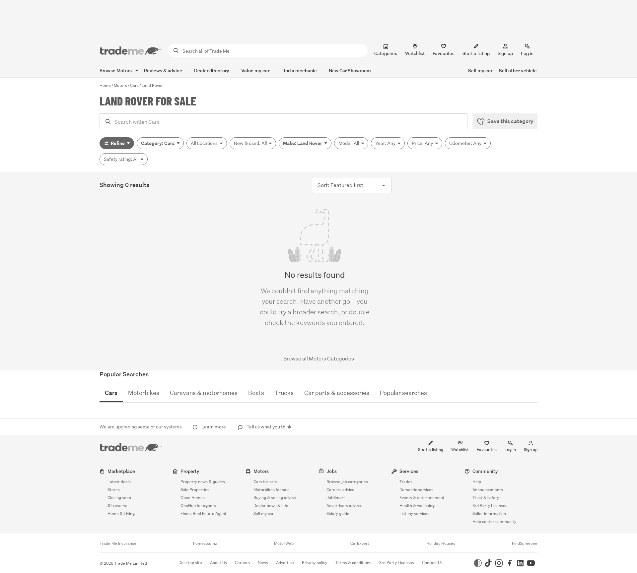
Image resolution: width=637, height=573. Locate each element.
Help (476, 481)
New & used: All (251, 143)
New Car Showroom (350, 70)
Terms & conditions (353, 562)
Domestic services (416, 489)
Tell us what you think (269, 427)
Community (485, 471)
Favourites (487, 449)
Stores (113, 489)
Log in (527, 53)
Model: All (349, 143)
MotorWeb (284, 543)
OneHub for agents (198, 505)
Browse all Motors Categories (318, 358)
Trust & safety (485, 497)
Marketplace (121, 471)
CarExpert (359, 543)
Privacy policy (314, 562)
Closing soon (119, 497)
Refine (118, 143)
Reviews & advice (163, 70)
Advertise (285, 562)
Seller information (489, 513)
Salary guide (337, 513)
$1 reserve (117, 505)
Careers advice (340, 489)
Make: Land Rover (303, 143)
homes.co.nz (205, 543)
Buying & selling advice (274, 497)
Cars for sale (265, 481)
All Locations (205, 143)
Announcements (487, 489)
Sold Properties (194, 489)
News (263, 562)
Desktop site (190, 562)
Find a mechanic (299, 70)
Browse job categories (347, 481)
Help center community (494, 521)
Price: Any (423, 143)
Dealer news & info (270, 505)
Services (408, 471)
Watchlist (460, 449)
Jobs (331, 471)
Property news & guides (202, 481)
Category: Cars (158, 143)
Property (189, 471)
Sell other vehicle (518, 70)
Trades (405, 481)
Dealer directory (211, 70)
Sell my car (480, 70)
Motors (261, 471)
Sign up (505, 53)
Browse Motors (116, 70)
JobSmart (335, 497)
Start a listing (430, 449)
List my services (414, 513)
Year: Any (385, 143)
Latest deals (119, 481)
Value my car (255, 70)
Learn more (213, 427)
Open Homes (192, 497)
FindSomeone (524, 543)
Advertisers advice (343, 505)
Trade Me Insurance (118, 543)
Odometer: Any (465, 143)
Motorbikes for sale (271, 489)
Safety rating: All (121, 159)
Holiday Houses (440, 543)
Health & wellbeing (417, 505)
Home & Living (121, 513)
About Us (218, 562)
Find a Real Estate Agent (203, 513)
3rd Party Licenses (489, 505)
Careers (242, 562)
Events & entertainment (422, 497)
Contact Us (432, 562)
